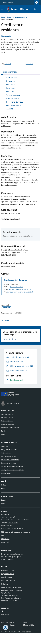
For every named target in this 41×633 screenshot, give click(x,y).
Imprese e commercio (8, 463)
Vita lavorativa (6, 473)
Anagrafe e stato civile (20, 17)
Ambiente (4, 446)
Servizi (9, 17)
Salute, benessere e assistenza (12, 466)
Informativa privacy (8, 580)
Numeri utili (5, 542)
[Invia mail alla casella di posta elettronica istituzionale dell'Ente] (15, 528)
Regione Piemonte (8, 2)
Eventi (3, 503)
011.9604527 (13, 522)
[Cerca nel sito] (34, 9)
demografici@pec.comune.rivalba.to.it (20, 292)
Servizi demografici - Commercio (15, 280)
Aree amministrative (8, 414)
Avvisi (3, 488)
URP (2, 535)
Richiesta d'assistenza (9, 600)
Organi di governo (7, 424)
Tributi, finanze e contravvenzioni (12, 470)
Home (3, 17)
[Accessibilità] (5, 627)
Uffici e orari (5, 538)
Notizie (3, 485)
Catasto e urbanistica (8, 456)
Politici (3, 431)
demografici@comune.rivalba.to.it (19, 289)
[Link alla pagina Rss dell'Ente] (2, 611)
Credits (12, 625)
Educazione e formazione (10, 459)
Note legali (5, 584)
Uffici (3, 434)
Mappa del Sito (28, 625)
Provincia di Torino (7, 570)
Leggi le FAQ (5, 593)
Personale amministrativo (10, 427)
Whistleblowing (6, 577)
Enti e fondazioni (7, 421)
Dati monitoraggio (7, 622)
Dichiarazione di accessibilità (11, 587)
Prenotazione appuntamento (11, 598)
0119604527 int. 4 (16, 286)
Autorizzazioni (6, 453)
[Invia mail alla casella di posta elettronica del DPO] (14, 554)
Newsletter (5, 614)
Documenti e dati (7, 417)
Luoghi (3, 500)
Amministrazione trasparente (11, 590)
